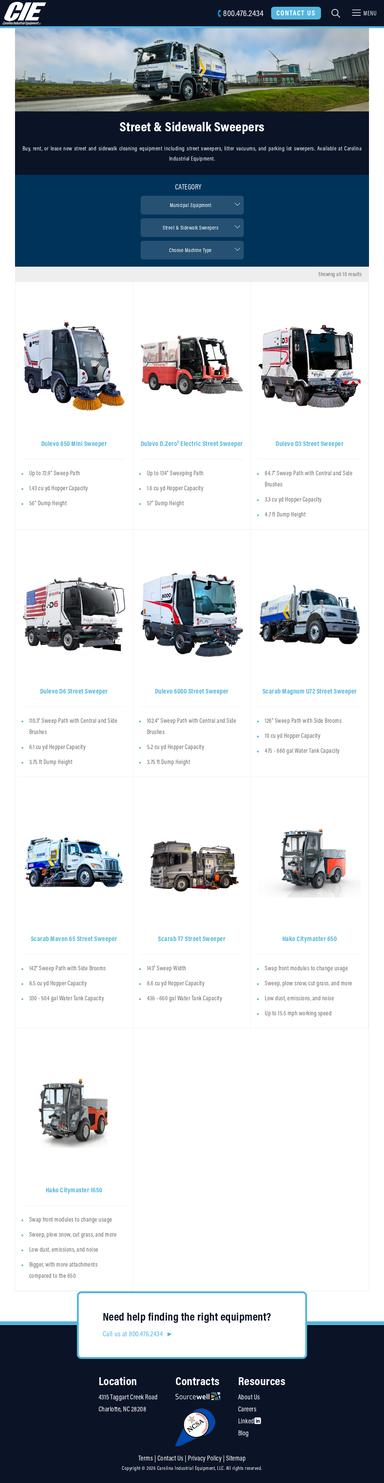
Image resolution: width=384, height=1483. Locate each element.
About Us (249, 1397)
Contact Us (296, 12)
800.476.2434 (243, 13)
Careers (247, 1409)
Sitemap (236, 1458)
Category (188, 186)
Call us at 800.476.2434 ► (138, 1333)
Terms (145, 1458)
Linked (246, 1421)
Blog (243, 1433)
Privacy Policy (205, 1458)
